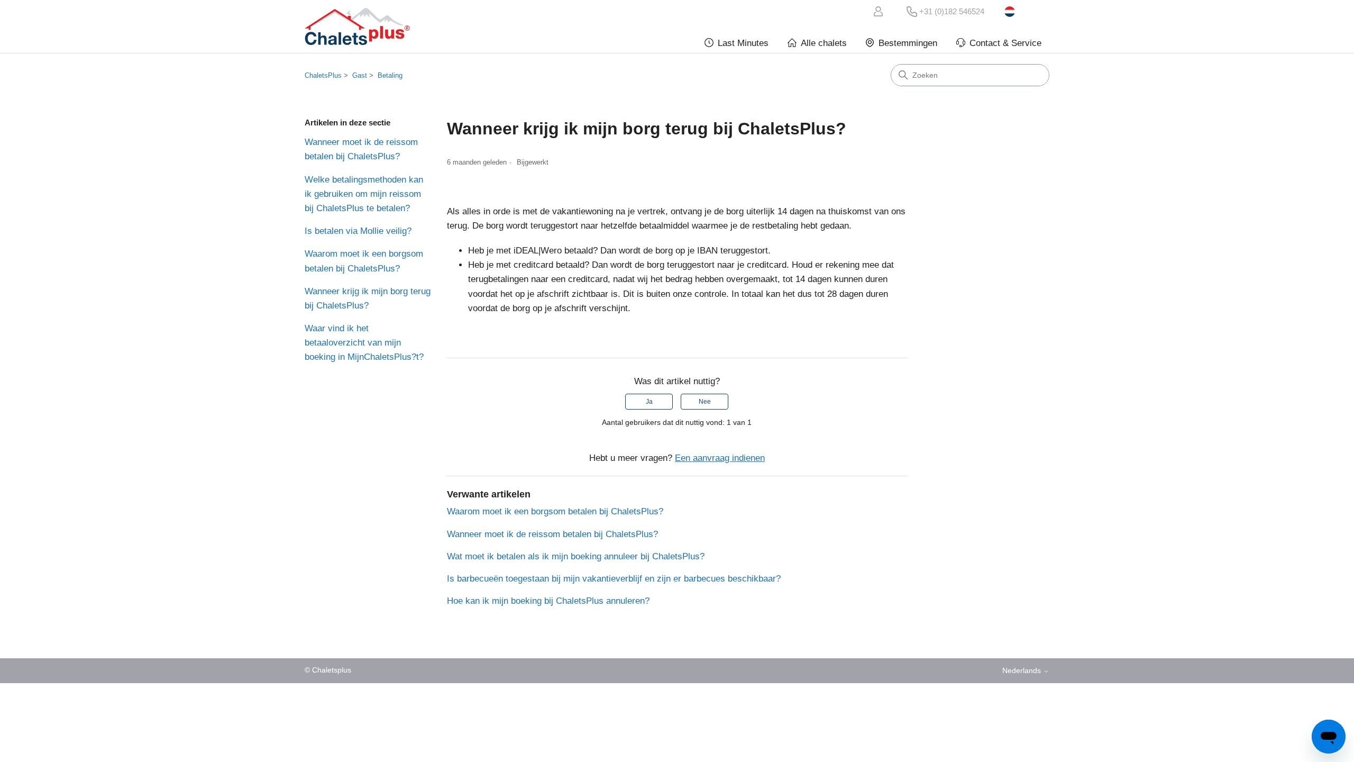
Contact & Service (1005, 43)
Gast (359, 75)
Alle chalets (824, 43)
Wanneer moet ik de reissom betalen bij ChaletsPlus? (361, 149)
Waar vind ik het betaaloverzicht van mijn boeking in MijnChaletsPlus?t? (364, 342)
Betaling (390, 75)
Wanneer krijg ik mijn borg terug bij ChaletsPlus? (368, 298)
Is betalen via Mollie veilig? (358, 231)
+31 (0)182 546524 (951, 11)
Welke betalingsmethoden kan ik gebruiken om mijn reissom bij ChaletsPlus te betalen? (364, 194)
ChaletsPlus (323, 75)
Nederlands (1026, 11)
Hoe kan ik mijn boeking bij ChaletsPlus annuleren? (548, 601)
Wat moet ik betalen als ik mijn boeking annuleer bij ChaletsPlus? (576, 556)
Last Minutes (743, 43)
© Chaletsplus (328, 670)
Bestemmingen (908, 43)
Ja (649, 401)
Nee (705, 401)
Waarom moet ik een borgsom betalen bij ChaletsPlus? (364, 261)
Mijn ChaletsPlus (880, 11)
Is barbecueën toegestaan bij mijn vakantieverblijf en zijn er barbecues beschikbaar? (614, 579)
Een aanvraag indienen (720, 458)
